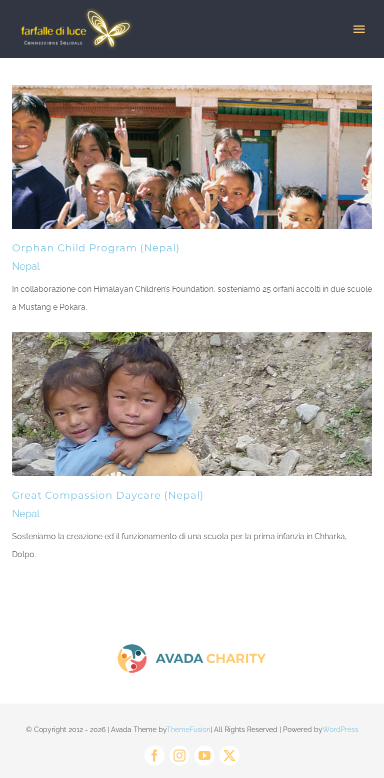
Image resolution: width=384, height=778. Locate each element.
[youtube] (204, 756)
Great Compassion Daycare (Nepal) (108, 495)
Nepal (26, 266)
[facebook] (154, 756)
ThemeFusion (188, 730)
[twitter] (230, 756)
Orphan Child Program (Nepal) (96, 248)
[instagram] (180, 756)
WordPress (340, 730)
